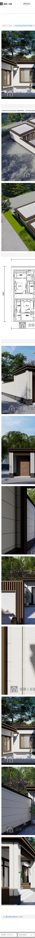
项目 (10, 25)
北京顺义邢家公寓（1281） (16, 917)
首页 (4, 25)
